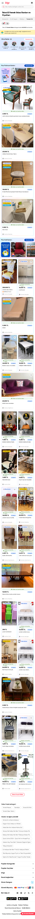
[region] (18, 45)
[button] (2, 3)
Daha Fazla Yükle (17, 794)
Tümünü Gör (28, 39)
